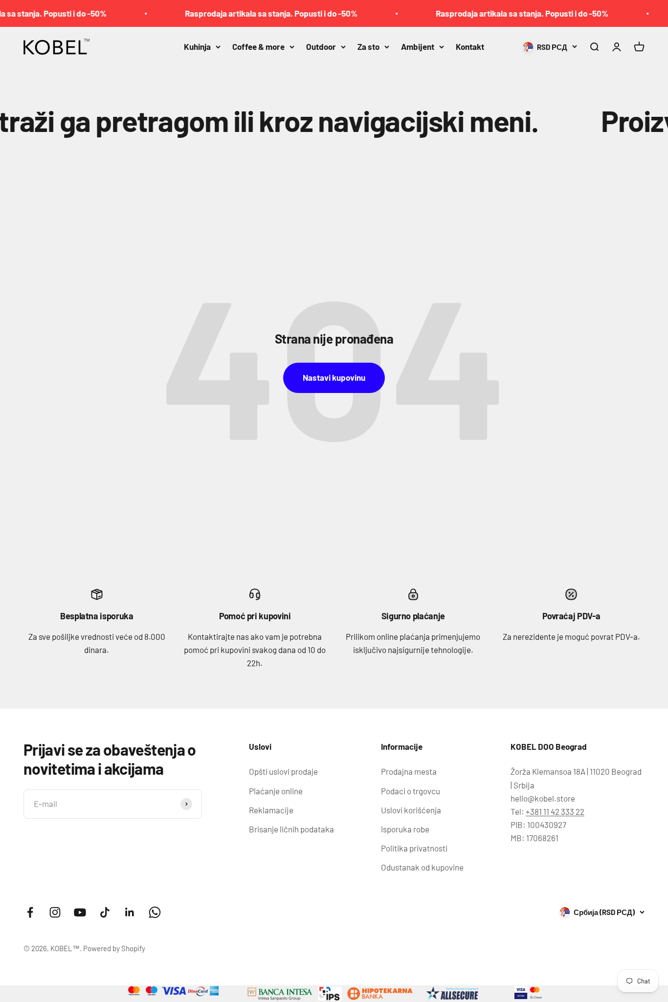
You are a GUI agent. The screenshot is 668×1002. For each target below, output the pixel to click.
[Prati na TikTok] (104, 912)
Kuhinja (197, 46)
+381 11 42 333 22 (555, 811)
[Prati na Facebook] (30, 912)
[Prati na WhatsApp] (154, 912)
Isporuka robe (405, 829)
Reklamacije (271, 810)
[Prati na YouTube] (80, 912)
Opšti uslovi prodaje (283, 771)
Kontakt (470, 46)
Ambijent (417, 46)
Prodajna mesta (409, 771)
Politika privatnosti (414, 848)
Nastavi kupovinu (334, 377)
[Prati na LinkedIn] (129, 912)
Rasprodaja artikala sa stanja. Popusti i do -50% (254, 13)
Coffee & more (258, 46)
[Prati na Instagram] (55, 912)
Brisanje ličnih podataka (291, 829)
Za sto (368, 46)
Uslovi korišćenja (411, 810)
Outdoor (321, 46)
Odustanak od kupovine (422, 867)
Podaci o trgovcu (410, 791)
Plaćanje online (276, 791)
